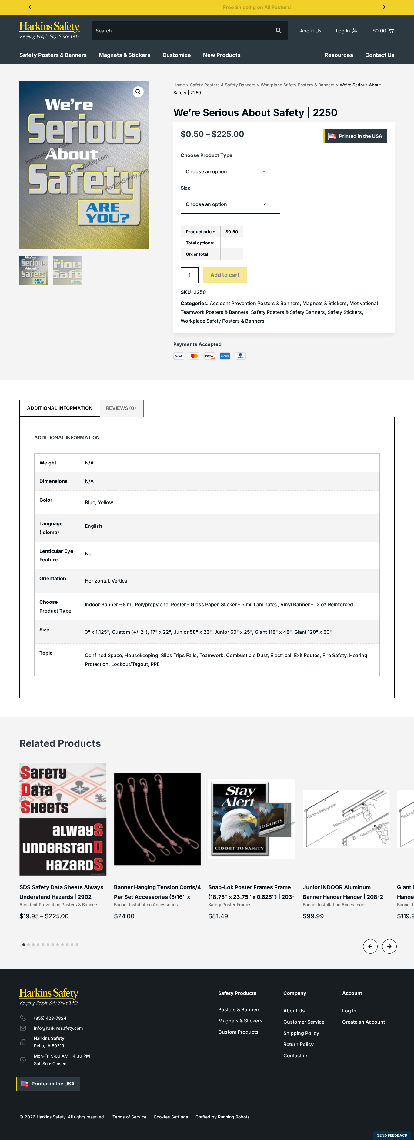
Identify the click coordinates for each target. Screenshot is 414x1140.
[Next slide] (389, 946)
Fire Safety (334, 655)
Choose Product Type (206, 155)
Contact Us (380, 55)
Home (179, 84)
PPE (155, 664)
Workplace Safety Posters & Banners (298, 84)
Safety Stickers (345, 312)
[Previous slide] (370, 946)
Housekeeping (141, 655)
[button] (30, 7)
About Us (311, 31)
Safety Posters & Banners (53, 55)
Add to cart (224, 275)
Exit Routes (307, 655)
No (88, 553)
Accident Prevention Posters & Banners (255, 303)
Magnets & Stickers (124, 55)
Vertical (120, 581)
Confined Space (103, 655)
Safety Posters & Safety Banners (222, 84)
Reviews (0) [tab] (121, 408)
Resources (339, 55)
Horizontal (97, 581)
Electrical (280, 655)
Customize (176, 55)
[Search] (278, 30)
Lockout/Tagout (129, 664)
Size (186, 188)
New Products (222, 55)
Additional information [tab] (59, 408)
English (93, 526)
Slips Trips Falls (179, 655)
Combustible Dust (247, 655)
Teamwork (211, 655)
